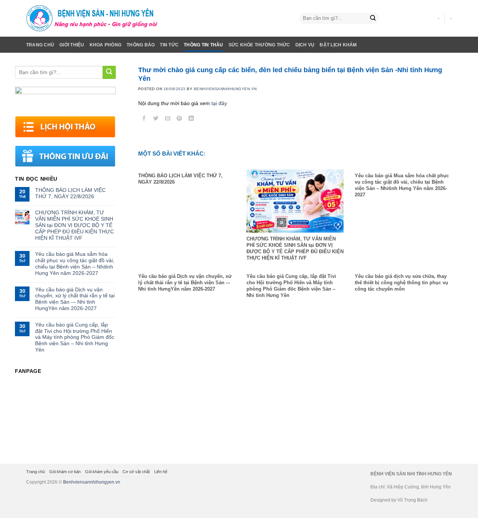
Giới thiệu (71, 44)
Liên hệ (160, 471)
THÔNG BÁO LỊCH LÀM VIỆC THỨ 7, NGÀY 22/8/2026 (70, 193)
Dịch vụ (305, 44)
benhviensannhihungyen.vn (225, 89)
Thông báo (141, 44)
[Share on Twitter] (155, 119)
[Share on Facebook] (144, 119)
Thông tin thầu (203, 44)
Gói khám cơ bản (65, 471)
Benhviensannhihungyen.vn (91, 482)
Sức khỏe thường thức (259, 44)
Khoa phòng (105, 44)
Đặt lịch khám (338, 44)
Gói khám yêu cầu (101, 471)
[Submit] (373, 18)
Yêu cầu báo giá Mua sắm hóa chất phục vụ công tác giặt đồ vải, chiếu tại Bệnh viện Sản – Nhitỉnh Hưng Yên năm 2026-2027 (74, 263)
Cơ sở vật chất (136, 471)
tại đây (219, 103)
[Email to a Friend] (167, 119)
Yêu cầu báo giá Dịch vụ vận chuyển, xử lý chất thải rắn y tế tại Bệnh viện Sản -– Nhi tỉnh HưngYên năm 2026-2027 (75, 298)
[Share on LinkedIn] (191, 119)
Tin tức (169, 44)
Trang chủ (40, 44)
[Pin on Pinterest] (179, 119)
